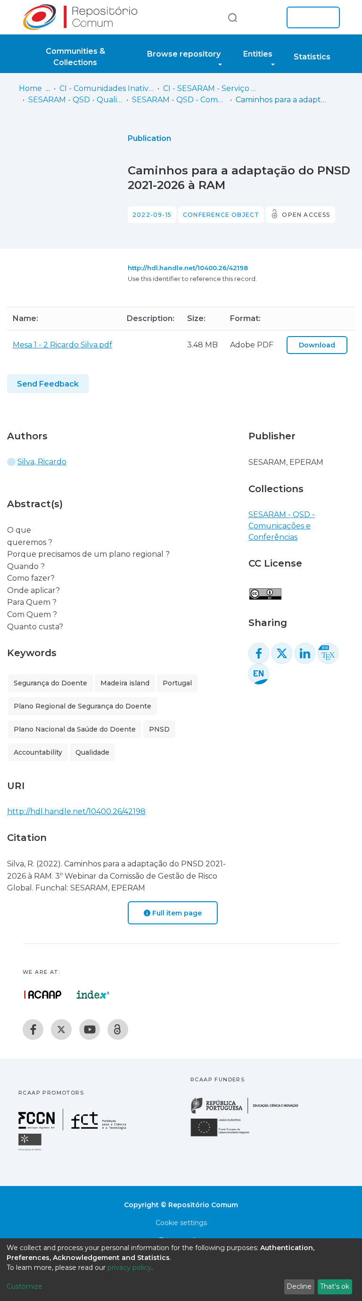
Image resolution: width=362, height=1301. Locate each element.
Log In (310, 17)
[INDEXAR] (93, 994)
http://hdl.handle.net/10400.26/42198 (188, 268)
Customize (24, 1286)
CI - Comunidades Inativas (106, 88)
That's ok (334, 1286)
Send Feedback (48, 383)
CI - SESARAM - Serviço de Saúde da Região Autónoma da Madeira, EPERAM (210, 88)
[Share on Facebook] (258, 653)
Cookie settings (181, 1223)
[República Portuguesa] (249, 1112)
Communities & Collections (75, 57)
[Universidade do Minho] (31, 1149)
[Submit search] (232, 17)
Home (30, 88)
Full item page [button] (176, 913)
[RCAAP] (117, 1029)
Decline (299, 1286)
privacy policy (129, 1267)
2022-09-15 (152, 214)
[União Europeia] (225, 1135)
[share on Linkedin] (305, 653)
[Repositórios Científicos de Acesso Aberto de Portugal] (43, 994)
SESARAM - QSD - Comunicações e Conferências (179, 99)
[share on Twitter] (282, 653)
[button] (265, 17)
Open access (306, 214)
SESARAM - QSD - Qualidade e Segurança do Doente (75, 99)
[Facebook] (33, 1029)
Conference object (221, 214)
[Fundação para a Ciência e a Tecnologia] (73, 1127)
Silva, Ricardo (41, 461)
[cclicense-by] (264, 589)
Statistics (312, 56)
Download (317, 345)
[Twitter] (61, 1029)
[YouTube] (89, 1029)
